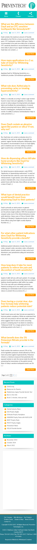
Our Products (28, 517)
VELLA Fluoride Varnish (14, 428)
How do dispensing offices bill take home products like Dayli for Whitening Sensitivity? (18, 160)
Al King (5, 32)
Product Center (8, 519)
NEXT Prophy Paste (13, 420)
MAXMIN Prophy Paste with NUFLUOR (19, 417)
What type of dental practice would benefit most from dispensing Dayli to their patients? (18, 197)
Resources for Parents (14, 389)
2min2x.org (10, 386)
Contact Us (7, 521)
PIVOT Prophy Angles (13, 423)
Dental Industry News (14, 409)
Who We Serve (18, 517)
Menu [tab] (6, 16)
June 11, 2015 (15, 32)
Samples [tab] (31, 16)
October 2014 (11, 442)
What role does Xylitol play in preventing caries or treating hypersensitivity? (15, 88)
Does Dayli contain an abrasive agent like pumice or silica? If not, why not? (17, 126)
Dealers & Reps (19, 519)
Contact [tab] (18, 16)
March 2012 (11, 445)
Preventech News (12, 425)
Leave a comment (29, 32)
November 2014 (12, 440)
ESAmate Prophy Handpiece (16, 414)
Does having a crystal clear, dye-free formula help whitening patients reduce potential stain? (17, 303)
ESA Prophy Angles (13, 412)
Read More (30, 54)
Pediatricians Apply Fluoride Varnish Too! (19, 392)
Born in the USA (12, 395)
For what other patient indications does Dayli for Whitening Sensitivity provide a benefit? (18, 235)
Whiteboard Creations (25, 539)
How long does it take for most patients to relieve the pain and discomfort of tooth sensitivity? (17, 267)
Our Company (8, 517)
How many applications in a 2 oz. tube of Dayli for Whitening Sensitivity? (17, 62)
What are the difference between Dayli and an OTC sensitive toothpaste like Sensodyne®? (17, 26)
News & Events (29, 519)
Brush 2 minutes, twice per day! (17, 397)
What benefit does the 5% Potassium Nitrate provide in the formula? (17, 340)
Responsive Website (11, 539)
